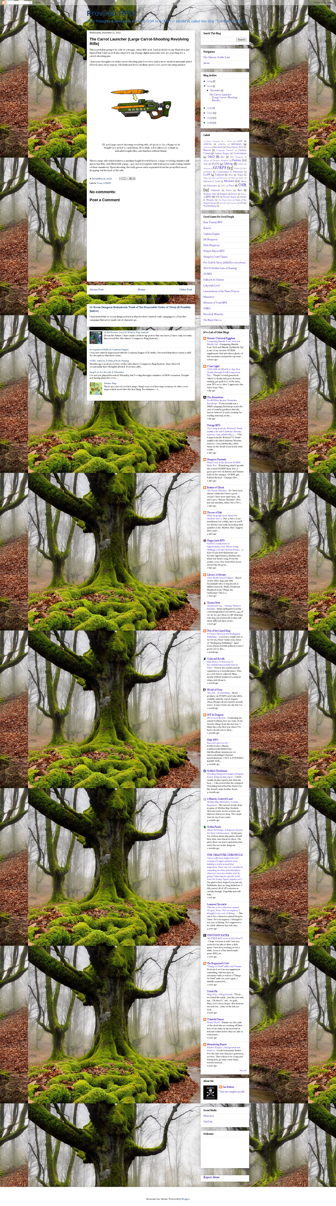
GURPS (107, 183)
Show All (243, 1070)
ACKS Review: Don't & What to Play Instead (126, 332)
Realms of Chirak (215, 487)
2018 (209, 122)
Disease (206, 160)
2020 (210, 112)
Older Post (185, 290)
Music (243, 181)
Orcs (231, 185)
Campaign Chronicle (225, 150)
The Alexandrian (215, 397)
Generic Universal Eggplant (221, 338)
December (215, 90)
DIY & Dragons (215, 714)
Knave (209, 171)
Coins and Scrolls (216, 658)
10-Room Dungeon (211, 141)
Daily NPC (212, 739)
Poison (229, 190)
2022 (210, 86)
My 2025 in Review (216, 717)
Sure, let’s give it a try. (218, 742)
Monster (229, 181)
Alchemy (207, 147)
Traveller (223, 203)
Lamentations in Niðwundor (229, 171)
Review (234, 193)
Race (239, 190)
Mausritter (208, 296)
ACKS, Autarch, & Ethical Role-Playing (109, 361)
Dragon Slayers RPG (214, 251)
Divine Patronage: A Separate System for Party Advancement (225, 831)
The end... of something (218, 692)
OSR (242, 185)
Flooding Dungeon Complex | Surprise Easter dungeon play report (225, 775)
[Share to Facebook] (130, 178)
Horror (237, 168)
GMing (228, 164)
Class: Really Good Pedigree (220, 577)
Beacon (207, 150)
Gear (99, 183)
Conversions (239, 153)
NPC (223, 185)
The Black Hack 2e (212, 320)
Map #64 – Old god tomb (220, 994)
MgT (233, 178)
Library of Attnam (216, 574)
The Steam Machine (217, 490)
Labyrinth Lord (211, 285)
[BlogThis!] (124, 178)
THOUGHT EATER (218, 935)
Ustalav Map (110, 383)
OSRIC (207, 308)
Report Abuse (211, 1177)
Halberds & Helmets (213, 279)
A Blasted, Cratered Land (220, 798)
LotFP (206, 174)
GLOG (215, 163)
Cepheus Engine (222, 153)
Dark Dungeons (236, 157)
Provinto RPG (111, 13)
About (206, 63)
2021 (209, 107)
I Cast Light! (213, 366)
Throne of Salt (214, 512)
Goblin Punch (214, 826)
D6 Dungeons (210, 239)
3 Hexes (228, 141)
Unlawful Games (215, 1019)
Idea (244, 168)
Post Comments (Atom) (147, 299)
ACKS (239, 141)
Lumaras (219, 174)
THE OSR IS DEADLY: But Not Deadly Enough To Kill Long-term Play (223, 372)
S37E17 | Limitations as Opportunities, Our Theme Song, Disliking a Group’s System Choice (223, 546)
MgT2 (241, 178)
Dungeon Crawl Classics (215, 256)
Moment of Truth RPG (215, 302)
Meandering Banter (217, 1044)
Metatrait (223, 178)
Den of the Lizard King (218, 630)
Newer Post (97, 290)
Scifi (217, 196)
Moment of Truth (211, 181)
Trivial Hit (212, 991)
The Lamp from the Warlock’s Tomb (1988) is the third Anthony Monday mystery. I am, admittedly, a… (224, 431)
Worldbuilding (209, 206)
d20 (223, 156)
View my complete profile (232, 1091)
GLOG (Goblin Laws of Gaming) (220, 268)
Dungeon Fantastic (216, 459)
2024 (210, 81)
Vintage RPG (213, 425)
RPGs (209, 196)
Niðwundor (212, 185)
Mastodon (208, 1115)
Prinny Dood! (213, 1022)
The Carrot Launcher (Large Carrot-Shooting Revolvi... (223, 97)
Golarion (206, 168)
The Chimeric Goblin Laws (216, 57)
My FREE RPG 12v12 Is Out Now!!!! (225, 938)
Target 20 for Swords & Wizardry (107, 372)
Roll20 (243, 194)
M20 (230, 174)
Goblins (241, 164)
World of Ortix (214, 689)
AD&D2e (222, 144)
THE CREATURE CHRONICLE (225, 854)
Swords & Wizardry (213, 314)
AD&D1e (207, 144)
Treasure (232, 203)
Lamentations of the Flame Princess (221, 291)
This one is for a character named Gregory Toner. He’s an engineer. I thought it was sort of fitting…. (223, 910)
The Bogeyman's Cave (218, 963)
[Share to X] (127, 178)
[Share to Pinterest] (134, 178)
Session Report (229, 196)
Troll (241, 203)
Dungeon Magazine (221, 160)
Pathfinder (215, 190)
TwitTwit (207, 1121)
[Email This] (120, 178)
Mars (214, 178)
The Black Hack (225, 200)
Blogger (185, 1199)
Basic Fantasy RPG (234, 147)
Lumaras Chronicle (216, 904)
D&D (211, 156)
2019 (209, 117)
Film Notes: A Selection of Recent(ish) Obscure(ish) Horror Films (222, 664)
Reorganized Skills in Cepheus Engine (109, 349)
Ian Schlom (228, 1087)
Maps (205, 178)
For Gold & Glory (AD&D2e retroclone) (224, 262)
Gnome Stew (213, 602)
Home (141, 290)
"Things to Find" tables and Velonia (224, 966)
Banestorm (218, 147)
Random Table (209, 193)
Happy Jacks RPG (216, 540)
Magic (240, 174)
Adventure (236, 144)
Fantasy (236, 160)
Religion (223, 193)
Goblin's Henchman (217, 770)
